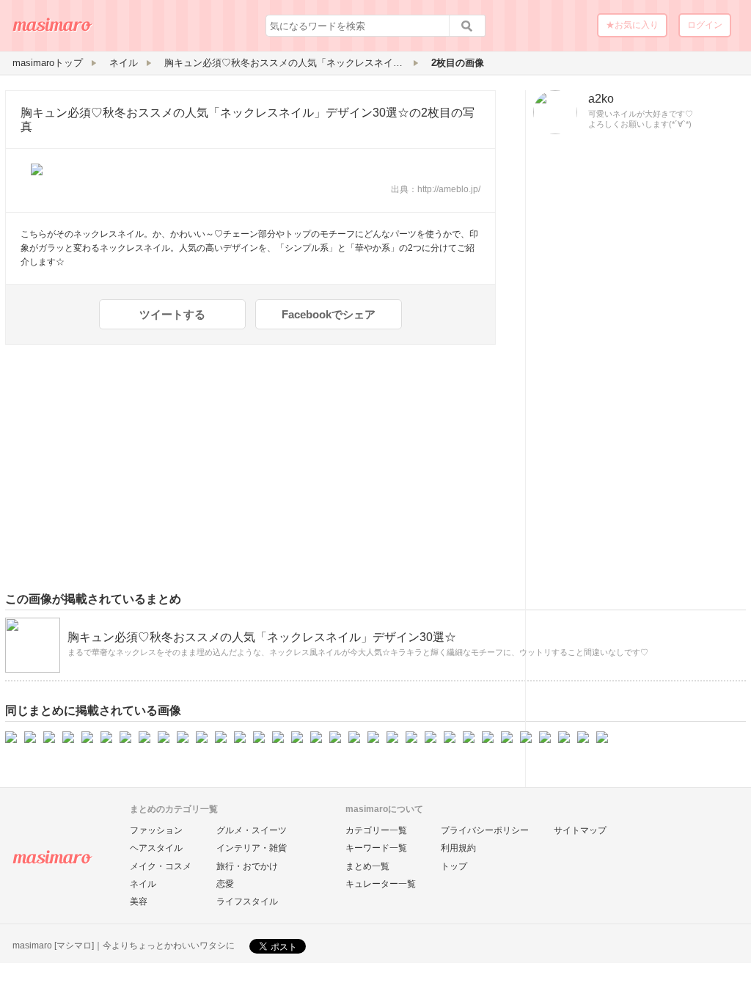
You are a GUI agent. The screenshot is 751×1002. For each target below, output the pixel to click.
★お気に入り (632, 25)
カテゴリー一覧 (376, 830)
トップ (454, 866)
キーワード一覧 (376, 848)
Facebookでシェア (329, 314)
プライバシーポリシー (485, 830)
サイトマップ (580, 830)
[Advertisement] (636, 369)
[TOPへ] (52, 30)
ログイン (704, 25)
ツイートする (172, 314)
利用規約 (458, 848)
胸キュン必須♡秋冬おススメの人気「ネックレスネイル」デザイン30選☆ (215, 112)
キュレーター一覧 (380, 884)
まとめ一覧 (367, 866)
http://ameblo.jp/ (448, 189)
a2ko (601, 98)
